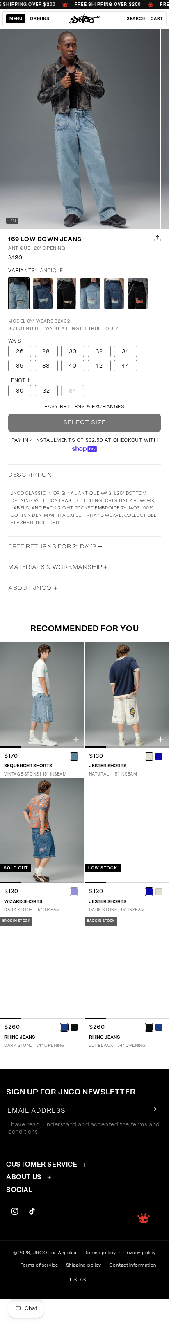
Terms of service (39, 1265)
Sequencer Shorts (28, 766)
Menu (15, 19)
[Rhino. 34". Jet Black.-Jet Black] (149, 1028)
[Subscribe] (153, 1109)
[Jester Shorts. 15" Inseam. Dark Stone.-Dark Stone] (149, 892)
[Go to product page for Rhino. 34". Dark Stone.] (42, 966)
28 (46, 352)
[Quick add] (76, 739)
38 (46, 366)
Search (136, 19)
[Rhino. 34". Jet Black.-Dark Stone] (159, 1028)
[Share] (156, 238)
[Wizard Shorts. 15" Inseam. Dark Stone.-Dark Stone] (74, 892)
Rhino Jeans (19, 1037)
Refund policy (100, 1253)
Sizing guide (24, 328)
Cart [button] (157, 19)
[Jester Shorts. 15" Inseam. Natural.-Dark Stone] (159, 756)
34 (126, 352)
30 (73, 352)
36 (20, 366)
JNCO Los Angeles (54, 1252)
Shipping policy (84, 1265)
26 (20, 352)
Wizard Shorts (23, 901)
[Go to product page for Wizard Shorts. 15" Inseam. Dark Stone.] (42, 830)
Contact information (132, 1265)
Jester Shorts (107, 766)
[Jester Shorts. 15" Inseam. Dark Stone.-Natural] (159, 892)
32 (99, 352)
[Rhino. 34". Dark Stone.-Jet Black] (74, 1028)
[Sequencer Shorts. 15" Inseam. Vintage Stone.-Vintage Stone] (74, 756)
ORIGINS (39, 19)
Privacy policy (139, 1253)
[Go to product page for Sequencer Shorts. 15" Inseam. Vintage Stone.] (42, 695)
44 (125, 366)
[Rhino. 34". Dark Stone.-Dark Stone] (64, 1028)
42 (99, 366)
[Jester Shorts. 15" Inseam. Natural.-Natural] (149, 756)
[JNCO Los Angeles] (84, 19)
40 (73, 366)
